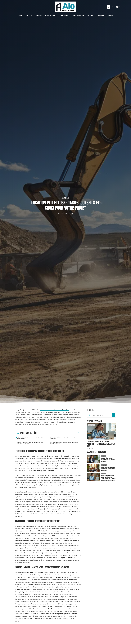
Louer (103, 456)
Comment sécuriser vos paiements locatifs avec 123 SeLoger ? (108, 459)
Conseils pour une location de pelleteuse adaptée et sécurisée (30, 442)
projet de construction (50, 456)
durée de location (58, 422)
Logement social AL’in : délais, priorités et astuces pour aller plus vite (101, 444)
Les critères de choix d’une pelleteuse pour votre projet (30, 437)
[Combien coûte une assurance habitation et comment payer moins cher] (93, 468)
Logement (91, 425)
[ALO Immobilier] (65, 7)
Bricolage (65, 198)
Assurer (104, 465)
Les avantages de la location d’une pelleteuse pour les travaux (64, 442)
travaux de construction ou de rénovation (54, 410)
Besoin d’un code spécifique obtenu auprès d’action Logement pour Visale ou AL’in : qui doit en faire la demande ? (108, 478)
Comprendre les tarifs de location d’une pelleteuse (62, 437)
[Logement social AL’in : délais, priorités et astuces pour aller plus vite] (101, 431)
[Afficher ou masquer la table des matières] (59, 433)
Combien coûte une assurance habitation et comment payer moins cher (108, 468)
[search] (108, 7)
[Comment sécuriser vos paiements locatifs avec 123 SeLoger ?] (93, 459)
